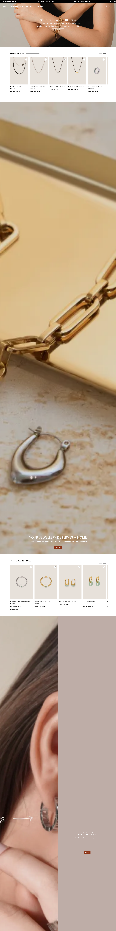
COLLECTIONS (39, 6)
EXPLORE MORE (14, 95)
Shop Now (87, 852)
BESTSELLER (14, 6)
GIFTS (21, 6)
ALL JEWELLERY (29, 6)
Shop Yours (58, 547)
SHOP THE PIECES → (58, 29)
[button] (106, 6)
